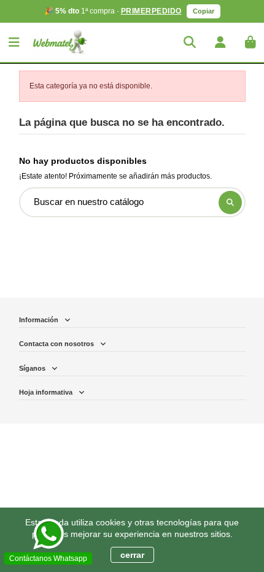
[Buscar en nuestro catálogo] (230, 202)
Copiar (203, 11)
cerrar (132, 555)
